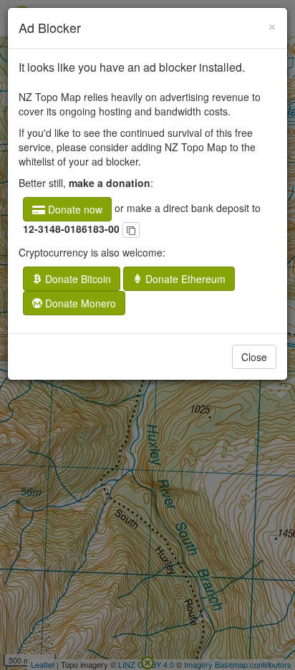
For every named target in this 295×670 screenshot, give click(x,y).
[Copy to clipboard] (131, 230)
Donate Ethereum (184, 279)
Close (254, 357)
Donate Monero (79, 303)
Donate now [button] (73, 209)
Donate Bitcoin (76, 279)
